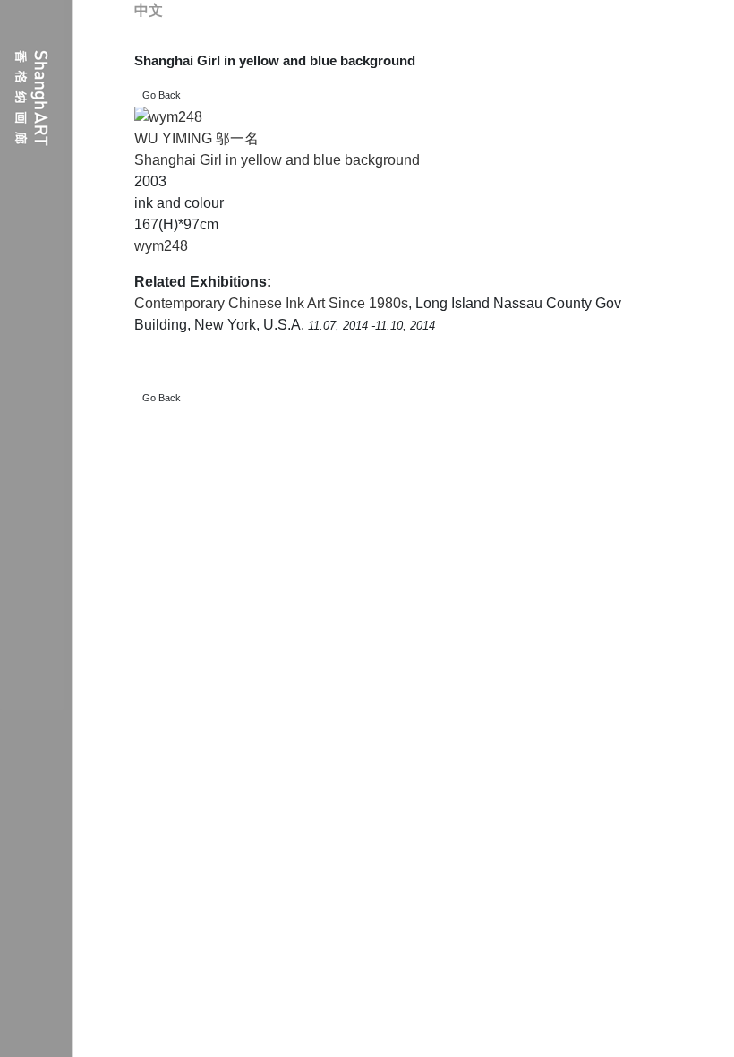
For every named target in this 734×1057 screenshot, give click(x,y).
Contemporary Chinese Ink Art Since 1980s (271, 303)
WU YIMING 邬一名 (196, 138)
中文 (148, 10)
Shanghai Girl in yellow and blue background (277, 160)
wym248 (161, 246)
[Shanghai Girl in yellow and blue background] (168, 117)
